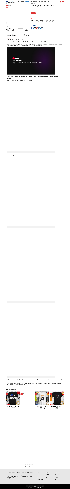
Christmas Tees (33, 1)
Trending (27, 1)
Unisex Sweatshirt (43, 21)
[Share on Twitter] (33, 28)
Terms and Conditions (40, 479)
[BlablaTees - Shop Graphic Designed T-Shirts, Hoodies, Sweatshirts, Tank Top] (10, 1)
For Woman (58, 474)
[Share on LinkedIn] (40, 28)
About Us (22, 1)
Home (18, 1)
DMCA (37, 474)
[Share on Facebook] (31, 28)
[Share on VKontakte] (38, 28)
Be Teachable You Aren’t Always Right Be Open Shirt (57, 407)
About (37, 472)
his (52, 379)
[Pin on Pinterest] (37, 28)
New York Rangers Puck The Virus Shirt (13, 406)
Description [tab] (9, 39)
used (10, 41)
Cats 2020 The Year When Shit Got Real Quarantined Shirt (42, 407)
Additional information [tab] (16, 39)
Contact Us (46, 1)
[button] (60, 1)
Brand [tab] (22, 39)
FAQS (37, 477)
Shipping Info (48, 477)
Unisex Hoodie (36, 21)
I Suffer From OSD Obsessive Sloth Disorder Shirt (27, 465)
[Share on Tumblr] (42, 28)
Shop (47, 472)
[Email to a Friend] (35, 28)
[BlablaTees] (34, 25)
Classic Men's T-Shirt (47, 20)
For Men (57, 472)
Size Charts (48, 474)
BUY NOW (34, 12)
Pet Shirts (40, 1)
